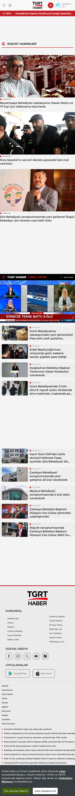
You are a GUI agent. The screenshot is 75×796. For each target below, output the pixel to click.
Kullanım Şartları (57, 616)
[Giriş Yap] (51, 5)
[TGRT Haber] (37, 5)
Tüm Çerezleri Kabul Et (16, 791)
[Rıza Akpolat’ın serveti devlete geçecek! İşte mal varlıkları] (37, 133)
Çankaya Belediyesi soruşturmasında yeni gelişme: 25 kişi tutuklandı (49, 476)
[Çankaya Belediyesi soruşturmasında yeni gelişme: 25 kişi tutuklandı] (15, 474)
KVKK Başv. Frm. (57, 642)
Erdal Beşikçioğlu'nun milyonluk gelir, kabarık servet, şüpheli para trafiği (48, 353)
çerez (62, 771)
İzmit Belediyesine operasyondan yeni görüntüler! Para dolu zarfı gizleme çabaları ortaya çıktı (51, 336)
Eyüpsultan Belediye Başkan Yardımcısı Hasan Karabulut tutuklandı (50, 371)
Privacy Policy (55, 625)
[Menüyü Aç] (10, 5)
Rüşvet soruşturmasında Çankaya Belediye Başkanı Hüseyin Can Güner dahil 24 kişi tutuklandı (49, 533)
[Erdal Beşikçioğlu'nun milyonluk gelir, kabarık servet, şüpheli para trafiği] (15, 351)
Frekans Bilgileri (15, 631)
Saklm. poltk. (13, 639)
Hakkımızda (13, 618)
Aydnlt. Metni (55, 637)
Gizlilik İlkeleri (55, 621)
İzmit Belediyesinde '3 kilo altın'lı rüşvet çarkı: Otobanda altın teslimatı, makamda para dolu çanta (51, 392)
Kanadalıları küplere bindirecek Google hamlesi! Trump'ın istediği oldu (43, 13)
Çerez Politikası (14, 635)
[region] (37, 780)
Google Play (20, 673)
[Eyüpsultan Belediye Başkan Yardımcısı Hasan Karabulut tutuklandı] (15, 369)
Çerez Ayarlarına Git (45, 791)
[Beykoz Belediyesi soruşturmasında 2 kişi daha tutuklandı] (15, 492)
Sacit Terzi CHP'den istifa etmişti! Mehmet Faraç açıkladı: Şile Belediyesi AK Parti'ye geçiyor (49, 459)
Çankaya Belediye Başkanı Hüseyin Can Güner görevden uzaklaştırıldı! (50, 512)
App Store (46, 673)
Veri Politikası (55, 633)
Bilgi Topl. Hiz (55, 629)
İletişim (10, 627)
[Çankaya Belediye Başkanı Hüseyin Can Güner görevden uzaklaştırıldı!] (15, 511)
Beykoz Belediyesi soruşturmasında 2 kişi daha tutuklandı (50, 494)
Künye (10, 623)
